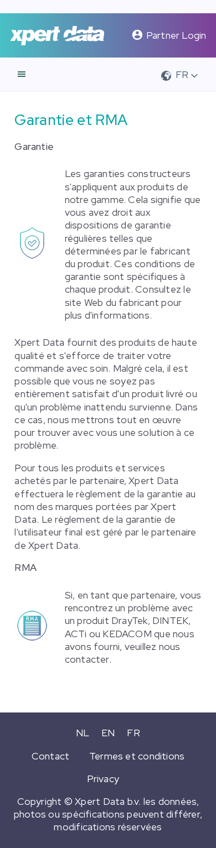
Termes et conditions (136, 756)
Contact (51, 756)
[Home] (57, 35)
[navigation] (21, 74)
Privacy (103, 778)
